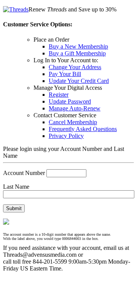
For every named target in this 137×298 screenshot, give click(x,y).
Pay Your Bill (65, 74)
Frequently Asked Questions (83, 129)
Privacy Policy (66, 136)
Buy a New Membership (78, 46)
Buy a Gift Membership (77, 53)
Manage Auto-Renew (74, 108)
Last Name (16, 186)
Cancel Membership (73, 122)
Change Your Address (75, 67)
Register (58, 94)
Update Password (70, 101)
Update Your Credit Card (79, 81)
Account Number (24, 173)
